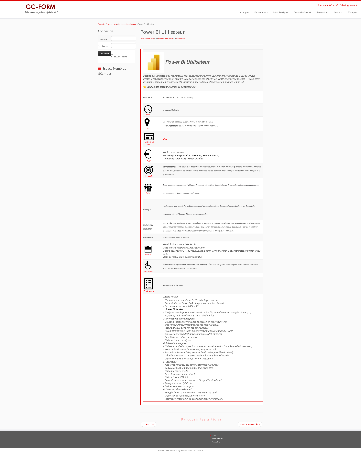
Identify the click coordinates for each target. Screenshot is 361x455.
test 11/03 (148, 424)
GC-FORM (165, 451)
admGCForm (180, 38)
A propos (244, 12)
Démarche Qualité (302, 12)
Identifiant (102, 39)
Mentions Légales (217, 439)
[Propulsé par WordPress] (179, 450)
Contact (338, 12)
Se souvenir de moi (119, 56)
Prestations (322, 12)
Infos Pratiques (280, 12)
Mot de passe (104, 46)
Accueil (101, 24)
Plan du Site (216, 442)
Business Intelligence (127, 24)
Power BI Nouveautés (250, 424)
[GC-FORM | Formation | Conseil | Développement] (41, 9)
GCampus (352, 12)
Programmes (111, 24)
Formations (260, 12)
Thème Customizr (197, 451)
